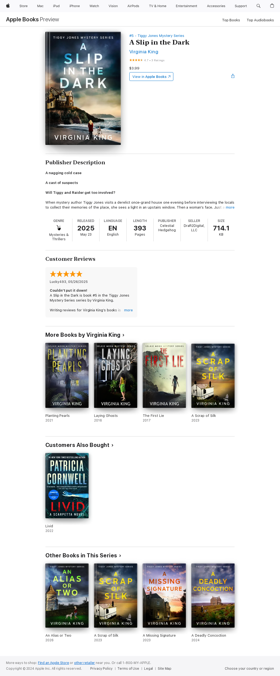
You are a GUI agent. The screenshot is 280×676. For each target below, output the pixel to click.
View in (149, 77)
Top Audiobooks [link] (260, 20)
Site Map (164, 669)
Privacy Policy (101, 669)
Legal (148, 669)
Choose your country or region (249, 669)
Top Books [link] (231, 20)
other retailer (84, 663)
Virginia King (143, 51)
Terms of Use (128, 669)
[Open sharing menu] (233, 76)
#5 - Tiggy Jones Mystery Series (156, 36)
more (230, 207)
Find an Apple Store (53, 663)
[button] (258, 6)
